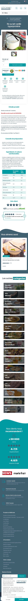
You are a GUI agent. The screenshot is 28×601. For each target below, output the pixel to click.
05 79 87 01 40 (14, 1)
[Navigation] (16, 8)
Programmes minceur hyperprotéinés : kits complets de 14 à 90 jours (12, 531)
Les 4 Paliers (6, 521)
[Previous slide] (3, 216)
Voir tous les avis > (14, 453)
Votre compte (7, 560)
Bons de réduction (7, 568)
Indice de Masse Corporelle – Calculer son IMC (13, 517)
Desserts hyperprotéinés (7, 258)
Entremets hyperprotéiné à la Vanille (11, 260)
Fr (26, 1)
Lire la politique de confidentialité (9, 594)
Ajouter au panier (18, 65)
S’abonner (21, 576)
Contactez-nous (7, 552)
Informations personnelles (9, 562)
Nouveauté (5, 525)
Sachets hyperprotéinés (8, 534)
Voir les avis (8, 74)
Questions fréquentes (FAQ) (9, 515)
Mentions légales (7, 544)
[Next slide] (24, 216)
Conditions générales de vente (10, 546)
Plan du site (5, 554)
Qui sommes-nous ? (7, 548)
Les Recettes (6, 523)
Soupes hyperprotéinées (8, 536)
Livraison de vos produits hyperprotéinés (12, 542)
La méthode (6, 519)
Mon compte (6, 556)
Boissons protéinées (7, 527)
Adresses (5, 566)
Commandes (6, 564)
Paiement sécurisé (7, 550)
